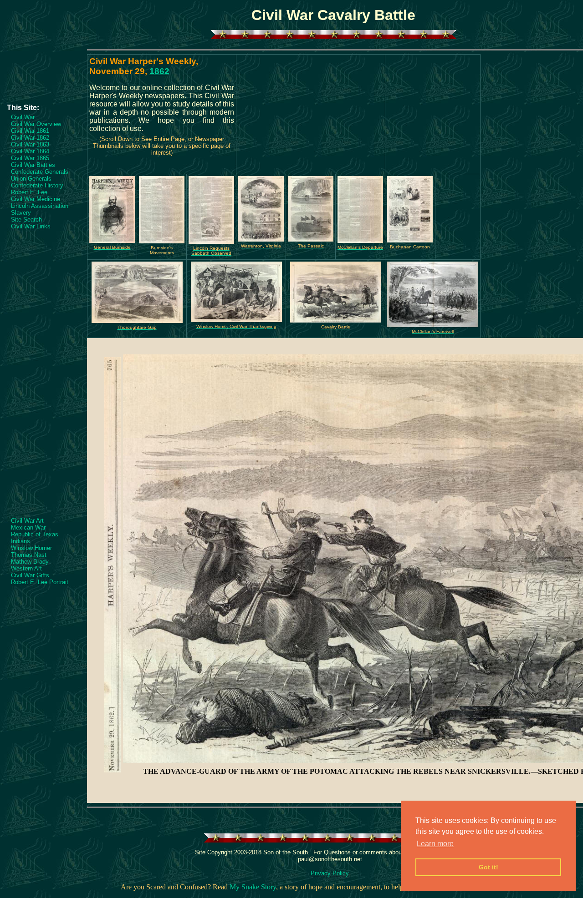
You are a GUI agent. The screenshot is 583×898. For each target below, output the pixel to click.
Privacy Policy (330, 873)
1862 (159, 71)
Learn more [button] (435, 844)
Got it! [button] (488, 867)
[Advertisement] (43, 75)
